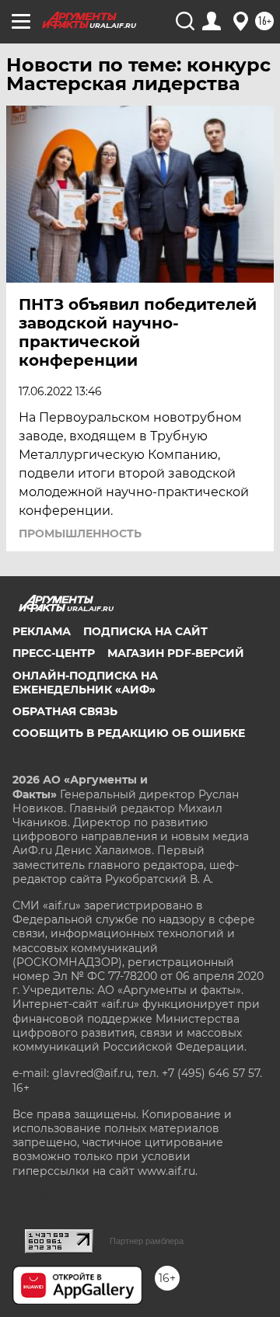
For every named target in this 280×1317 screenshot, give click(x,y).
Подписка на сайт (145, 631)
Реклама (41, 631)
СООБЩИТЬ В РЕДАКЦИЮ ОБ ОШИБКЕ (128, 733)
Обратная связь (64, 711)
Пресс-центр (53, 653)
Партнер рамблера (147, 1241)
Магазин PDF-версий (175, 653)
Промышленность (80, 533)
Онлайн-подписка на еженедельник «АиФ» (85, 683)
